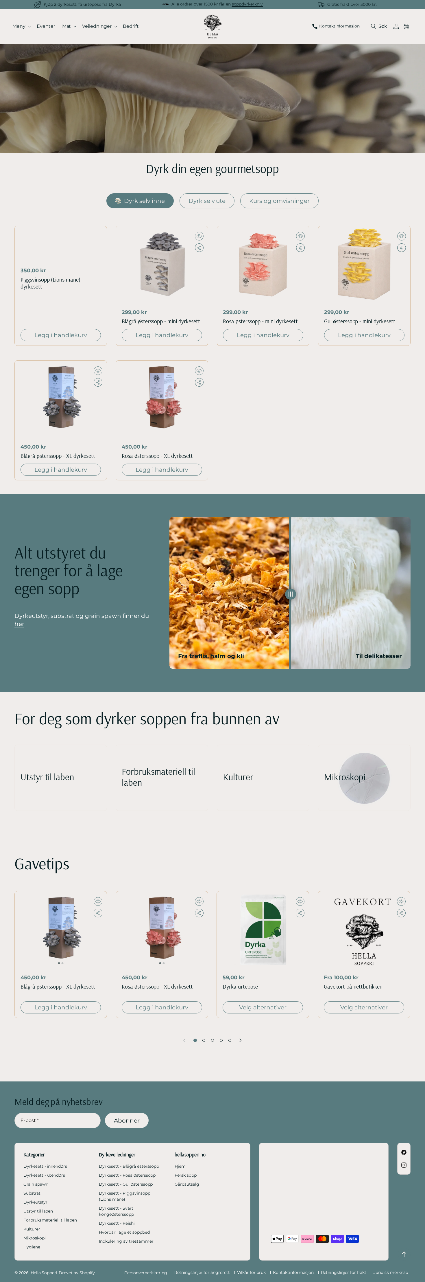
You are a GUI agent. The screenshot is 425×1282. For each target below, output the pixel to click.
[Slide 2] (203, 1040)
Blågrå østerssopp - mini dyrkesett (161, 321)
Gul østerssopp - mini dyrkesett (359, 321)
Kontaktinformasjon (293, 1272)
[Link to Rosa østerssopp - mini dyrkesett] (263, 264)
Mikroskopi (34, 1238)
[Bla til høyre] (240, 1040)
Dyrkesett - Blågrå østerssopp (129, 1166)
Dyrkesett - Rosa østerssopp (127, 1175)
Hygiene (31, 1247)
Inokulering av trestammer (126, 1241)
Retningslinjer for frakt (343, 1272)
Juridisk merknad (391, 1272)
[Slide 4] (221, 1040)
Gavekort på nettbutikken (353, 986)
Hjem (180, 1166)
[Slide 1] (195, 1040)
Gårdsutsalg (187, 1184)
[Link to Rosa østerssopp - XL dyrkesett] (162, 399)
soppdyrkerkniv (247, 4)
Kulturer (31, 1229)
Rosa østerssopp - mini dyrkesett (260, 321)
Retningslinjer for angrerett (202, 1272)
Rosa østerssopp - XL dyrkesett (157, 455)
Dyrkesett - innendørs (45, 1166)
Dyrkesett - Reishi (116, 1223)
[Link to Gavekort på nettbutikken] (364, 929)
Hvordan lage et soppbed (124, 1232)
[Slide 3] (212, 1040)
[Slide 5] (230, 1040)
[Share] (199, 247)
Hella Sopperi (44, 1272)
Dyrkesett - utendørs (44, 1175)
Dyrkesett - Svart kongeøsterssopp (116, 1211)
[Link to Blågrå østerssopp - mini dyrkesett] (162, 264)
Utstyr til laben (38, 1211)
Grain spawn (35, 1184)
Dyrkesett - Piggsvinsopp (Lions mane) (124, 1196)
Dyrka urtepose (240, 986)
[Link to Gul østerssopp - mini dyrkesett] (364, 264)
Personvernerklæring (145, 1272)
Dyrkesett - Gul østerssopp (126, 1184)
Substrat (31, 1193)
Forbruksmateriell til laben (50, 1220)
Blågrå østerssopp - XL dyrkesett (58, 455)
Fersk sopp (186, 1175)
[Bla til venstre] (184, 1040)
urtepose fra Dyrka (102, 4)
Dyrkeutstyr (35, 1202)
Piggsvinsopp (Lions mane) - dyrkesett (52, 283)
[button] (22, 26)
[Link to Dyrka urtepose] (263, 929)
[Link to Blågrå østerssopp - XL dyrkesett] (61, 399)
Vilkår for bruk (251, 1272)
